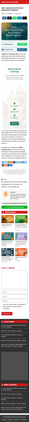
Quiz (5, 179)
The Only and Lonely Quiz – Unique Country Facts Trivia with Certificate (21, 243)
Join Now (22, 44)
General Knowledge (21, 182)
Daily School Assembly (9, 2)
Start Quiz (14, 123)
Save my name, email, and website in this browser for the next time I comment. (14, 307)
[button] (23, 2)
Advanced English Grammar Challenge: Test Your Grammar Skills (7, 259)
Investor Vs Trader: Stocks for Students (11, 331)
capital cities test (9, 182)
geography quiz (6, 184)
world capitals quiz (13, 187)
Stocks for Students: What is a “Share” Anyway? (13, 340)
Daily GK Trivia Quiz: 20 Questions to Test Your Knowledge (6, 243)
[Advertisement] (14, 90)
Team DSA (9, 13)
